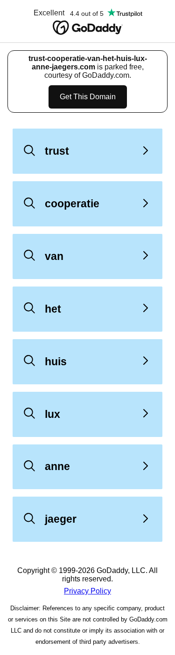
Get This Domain (88, 97)
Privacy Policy (87, 591)
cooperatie (72, 204)
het (53, 309)
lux (52, 414)
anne (57, 466)
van (54, 256)
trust (57, 151)
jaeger (61, 519)
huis (56, 361)
